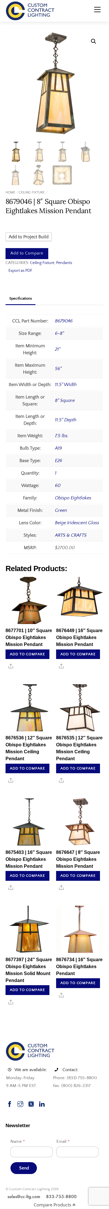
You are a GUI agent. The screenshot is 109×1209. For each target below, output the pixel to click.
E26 (58, 460)
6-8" (59, 333)
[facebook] (10, 1103)
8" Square (65, 400)
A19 (58, 448)
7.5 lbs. (62, 435)
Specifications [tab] (20, 298)
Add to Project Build (29, 236)
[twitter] (31, 1103)
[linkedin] (42, 1103)
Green (61, 510)
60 (57, 485)
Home (10, 192)
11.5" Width (66, 384)
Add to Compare (26, 253)
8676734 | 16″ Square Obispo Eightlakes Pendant (79, 966)
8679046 (64, 321)
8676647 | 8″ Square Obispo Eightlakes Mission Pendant (78, 859)
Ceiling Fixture (31, 192)
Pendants (64, 263)
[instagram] (20, 1103)
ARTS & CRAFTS (71, 535)
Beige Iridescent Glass (77, 522)
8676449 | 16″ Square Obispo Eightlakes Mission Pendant (79, 637)
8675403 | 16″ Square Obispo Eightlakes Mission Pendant (29, 859)
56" (58, 368)
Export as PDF (20, 270)
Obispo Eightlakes (73, 498)
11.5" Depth (65, 419)
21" (57, 349)
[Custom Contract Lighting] (30, 10)
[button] (93, 41)
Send (24, 1168)
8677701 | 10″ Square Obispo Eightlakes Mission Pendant (29, 637)
